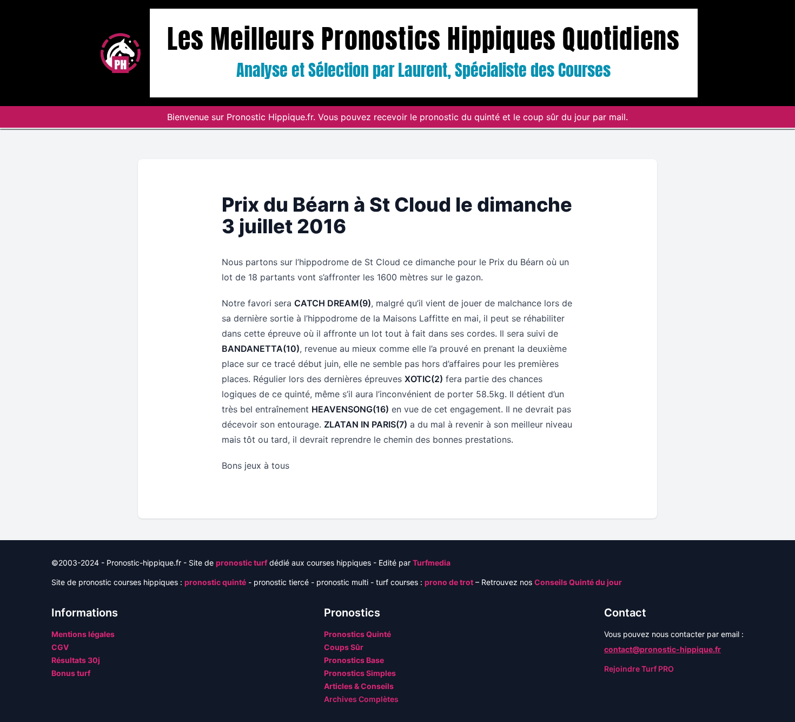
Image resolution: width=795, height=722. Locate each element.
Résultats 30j (75, 660)
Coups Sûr (343, 647)
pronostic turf (241, 562)
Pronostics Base (354, 660)
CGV (60, 647)
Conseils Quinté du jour (578, 582)
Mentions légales (83, 634)
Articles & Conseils (359, 686)
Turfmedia (432, 562)
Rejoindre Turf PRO (639, 668)
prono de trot (449, 582)
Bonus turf (70, 673)
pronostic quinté (215, 582)
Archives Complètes (361, 699)
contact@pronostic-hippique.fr (662, 649)
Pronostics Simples (360, 673)
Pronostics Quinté (357, 634)
